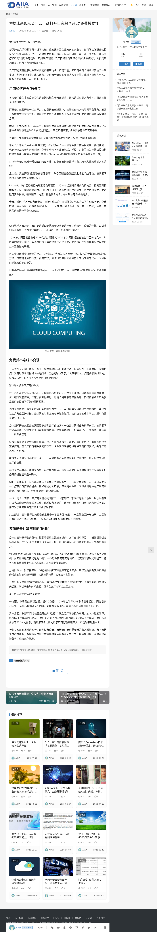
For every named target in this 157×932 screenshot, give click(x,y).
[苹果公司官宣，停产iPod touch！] (122, 161)
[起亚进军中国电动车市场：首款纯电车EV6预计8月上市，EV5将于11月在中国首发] (122, 175)
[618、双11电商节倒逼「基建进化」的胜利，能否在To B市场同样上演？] (58, 728)
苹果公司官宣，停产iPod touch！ (139, 160)
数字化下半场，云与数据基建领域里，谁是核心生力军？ (23, 835)
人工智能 (52, 5)
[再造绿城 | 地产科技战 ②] (122, 189)
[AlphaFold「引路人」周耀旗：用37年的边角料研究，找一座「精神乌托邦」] (122, 146)
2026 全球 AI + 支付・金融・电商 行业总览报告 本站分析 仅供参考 (133, 117)
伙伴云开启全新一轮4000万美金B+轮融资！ (89, 835)
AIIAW (12, 30)
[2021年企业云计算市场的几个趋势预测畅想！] (58, 774)
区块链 (56, 917)
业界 (43, 5)
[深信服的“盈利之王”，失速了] (91, 866)
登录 (144, 5)
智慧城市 (106, 5)
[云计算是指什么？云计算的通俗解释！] (58, 820)
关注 (126, 64)
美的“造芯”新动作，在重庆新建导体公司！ (139, 218)
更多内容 (119, 5)
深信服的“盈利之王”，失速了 (90, 881)
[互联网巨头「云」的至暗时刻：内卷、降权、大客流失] (91, 774)
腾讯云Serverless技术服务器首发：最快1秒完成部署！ (90, 744)
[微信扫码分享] (52, 927)
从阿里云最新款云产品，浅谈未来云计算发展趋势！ (57, 881)
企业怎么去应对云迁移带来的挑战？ (23, 881)
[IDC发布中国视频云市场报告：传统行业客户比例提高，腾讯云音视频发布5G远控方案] (122, 204)
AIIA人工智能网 (39, 922)
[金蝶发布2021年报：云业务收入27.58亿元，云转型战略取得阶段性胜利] (24, 774)
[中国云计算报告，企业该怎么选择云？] (24, 728)
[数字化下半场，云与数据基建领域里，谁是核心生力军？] (24, 820)
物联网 (67, 917)
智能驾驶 (94, 5)
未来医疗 (83, 5)
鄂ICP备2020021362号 (67, 922)
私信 (140, 64)
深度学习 (63, 5)
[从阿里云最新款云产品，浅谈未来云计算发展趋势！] (58, 866)
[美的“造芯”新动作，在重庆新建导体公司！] (122, 218)
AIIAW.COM (85, 922)
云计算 (73, 5)
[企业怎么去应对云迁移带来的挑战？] (24, 866)
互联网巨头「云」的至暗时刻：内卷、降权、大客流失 (90, 789)
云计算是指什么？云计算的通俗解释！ (57, 835)
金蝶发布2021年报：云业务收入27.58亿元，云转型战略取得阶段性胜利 (24, 789)
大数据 (78, 917)
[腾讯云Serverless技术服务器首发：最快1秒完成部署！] (91, 728)
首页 (36, 5)
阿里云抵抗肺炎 (21, 660)
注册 (151, 5)
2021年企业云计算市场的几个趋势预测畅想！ (57, 789)
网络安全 (44, 917)
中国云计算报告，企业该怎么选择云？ (23, 744)
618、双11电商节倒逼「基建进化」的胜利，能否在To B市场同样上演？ (57, 744)
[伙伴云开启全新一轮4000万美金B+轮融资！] (91, 820)
